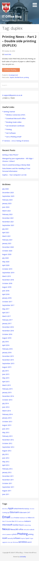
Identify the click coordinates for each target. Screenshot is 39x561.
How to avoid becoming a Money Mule (16, 165)
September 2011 (8, 487)
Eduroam (14, 512)
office (21, 529)
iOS (33, 518)
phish (14, 534)
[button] (35, 4)
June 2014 (5, 407)
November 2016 (8, 331)
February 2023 (7, 214)
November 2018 (8, 280)
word (29, 542)
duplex (12, 77)
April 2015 (5, 382)
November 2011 (8, 480)
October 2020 (7, 251)
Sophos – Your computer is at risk (14, 175)
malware (27, 521)
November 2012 (8, 440)
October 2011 (7, 483)
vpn (12, 542)
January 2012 (6, 472)
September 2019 (8, 273)
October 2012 (7, 443)
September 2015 (8, 363)
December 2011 (8, 476)
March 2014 (6, 411)
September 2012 (8, 447)
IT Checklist (8, 521)
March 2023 (6, 211)
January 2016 (6, 352)
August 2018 (6, 287)
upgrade (4, 542)
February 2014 (7, 414)
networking (27, 525)
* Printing (8, 129)
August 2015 (6, 367)
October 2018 (7, 283)
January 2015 (6, 392)
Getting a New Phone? (10, 155)
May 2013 (5, 432)
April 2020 (5, 265)
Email (6, 517)
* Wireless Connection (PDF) (15, 115)
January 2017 (6, 323)
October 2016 (7, 334)
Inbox (30, 518)
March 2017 (6, 316)
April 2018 (5, 294)
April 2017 (5, 313)
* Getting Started (8, 112)
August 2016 (6, 338)
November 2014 (8, 396)
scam (4, 538)
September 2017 (8, 305)
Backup (26, 509)
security (10, 538)
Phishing (22, 534)
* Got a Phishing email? (13, 137)
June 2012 (5, 458)
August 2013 (6, 425)
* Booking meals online (13, 122)
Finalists (16, 518)
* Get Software (10, 133)
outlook (31, 529)
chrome (32, 508)
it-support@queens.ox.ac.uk (12, 95)
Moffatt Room (19, 77)
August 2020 (6, 254)
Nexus (6, 529)
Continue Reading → (11, 70)
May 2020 (5, 262)
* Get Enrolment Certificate (14, 126)
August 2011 (6, 491)
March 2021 (6, 236)
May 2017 (5, 309)
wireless (22, 541)
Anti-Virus (5, 508)
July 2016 (5, 342)
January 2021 (6, 243)
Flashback (22, 517)
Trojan (31, 538)
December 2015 (8, 356)
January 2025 (6, 203)
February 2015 (7, 389)
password (9, 534)
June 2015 (5, 374)
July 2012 (5, 454)
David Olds (7, 54)
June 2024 (5, 207)
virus (8, 542)
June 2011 (5, 494)
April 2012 (5, 465)
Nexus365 (14, 529)
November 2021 (8, 222)
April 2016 (5, 345)
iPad (3, 521)
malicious (21, 521)
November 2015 (8, 360)
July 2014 (5, 403)
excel (12, 517)
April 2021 (5, 232)
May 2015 (5, 378)
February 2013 (7, 436)
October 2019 (7, 269)
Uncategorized (13, 75)
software (16, 538)
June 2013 (5, 429)
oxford (4, 534)
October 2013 (7, 422)
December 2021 (8, 218)
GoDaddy (23, 557)
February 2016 (7, 349)
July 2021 (5, 229)
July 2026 (5, 189)
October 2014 (7, 400)
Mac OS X (15, 521)
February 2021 (7, 240)
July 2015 (5, 371)
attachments (19, 508)
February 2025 (7, 200)
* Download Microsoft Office (15, 118)
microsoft (7, 524)
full (26, 517)
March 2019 (6, 276)
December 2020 (8, 247)
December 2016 (8, 327)
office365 (26, 529)
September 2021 (8, 225)
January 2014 (6, 418)
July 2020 (5, 258)
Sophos (23, 538)
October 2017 (7, 302)
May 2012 (5, 462)
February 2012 (7, 469)
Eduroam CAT (25, 512)
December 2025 (8, 193)
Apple (11, 508)
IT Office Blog (12, 16)
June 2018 (5, 291)
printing (26, 77)
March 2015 (6, 385)
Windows (15, 542)
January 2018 (6, 298)
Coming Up (5, 512)
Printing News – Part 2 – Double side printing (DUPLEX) (19, 41)
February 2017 (7, 320)
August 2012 (6, 451)
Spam (27, 538)
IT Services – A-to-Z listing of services (15, 141)
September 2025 (8, 196)
